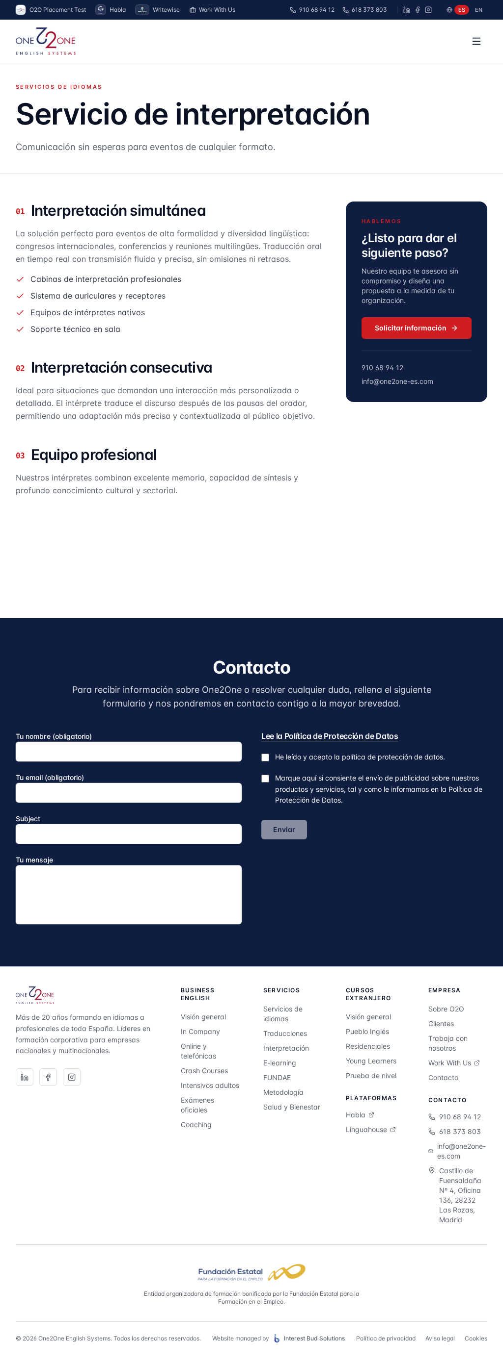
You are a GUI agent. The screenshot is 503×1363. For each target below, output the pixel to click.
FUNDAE (277, 1077)
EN (478, 9)
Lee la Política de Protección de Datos (329, 736)
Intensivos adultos (210, 1085)
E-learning (279, 1063)
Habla (355, 1115)
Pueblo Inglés (367, 1031)
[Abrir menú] (476, 41)
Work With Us (217, 9)
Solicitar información (411, 328)
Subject (28, 818)
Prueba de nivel (371, 1075)
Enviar (284, 829)
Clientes (441, 1023)
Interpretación (286, 1048)
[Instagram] (428, 9)
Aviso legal (440, 1338)
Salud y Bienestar (291, 1107)
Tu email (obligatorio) (50, 777)
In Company (200, 1031)
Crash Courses (204, 1070)
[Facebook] (417, 9)
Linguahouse (366, 1129)
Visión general (203, 1016)
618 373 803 (369, 9)
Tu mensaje (34, 860)
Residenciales (368, 1046)
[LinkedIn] (406, 9)
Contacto (443, 1077)
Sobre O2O (446, 1009)
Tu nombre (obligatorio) (54, 736)
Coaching (196, 1124)
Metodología (283, 1092)
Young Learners (371, 1061)
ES (461, 9)
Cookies (476, 1338)
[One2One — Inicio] (46, 41)
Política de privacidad (386, 1338)
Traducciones (285, 1033)
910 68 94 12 (317, 9)
